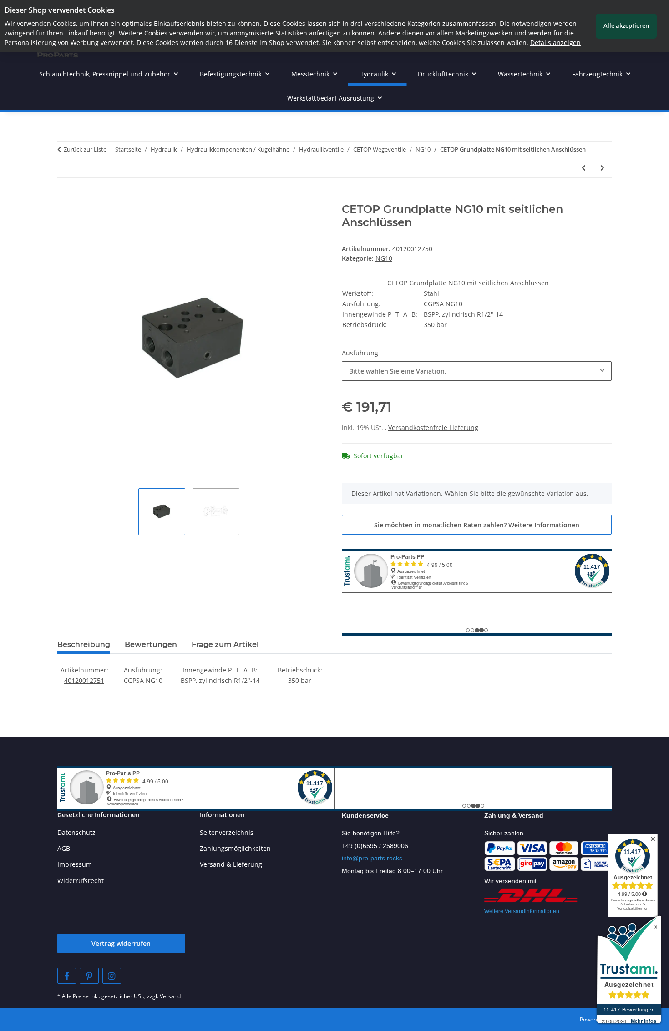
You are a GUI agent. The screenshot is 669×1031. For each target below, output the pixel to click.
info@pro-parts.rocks (372, 858)
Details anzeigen (555, 42)
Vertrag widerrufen (121, 943)
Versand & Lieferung (231, 864)
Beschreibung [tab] (83, 644)
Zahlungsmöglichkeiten (235, 848)
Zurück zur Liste (85, 149)
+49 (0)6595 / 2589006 (375, 845)
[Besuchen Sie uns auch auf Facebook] (66, 976)
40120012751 (84, 680)
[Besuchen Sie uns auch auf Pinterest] (89, 976)
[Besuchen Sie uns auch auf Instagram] (111, 976)
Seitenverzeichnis (226, 832)
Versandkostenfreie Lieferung (433, 427)
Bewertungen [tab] (151, 644)
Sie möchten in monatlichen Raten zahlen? (476, 525)
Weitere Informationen (543, 525)
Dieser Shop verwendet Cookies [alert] (60, 10)
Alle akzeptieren (626, 25)
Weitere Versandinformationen (521, 911)
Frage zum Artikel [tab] (225, 644)
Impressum (74, 864)
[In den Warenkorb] (64, 198)
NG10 (383, 258)
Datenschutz (76, 832)
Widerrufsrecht (80, 880)
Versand (170, 996)
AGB (63, 848)
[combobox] (477, 371)
